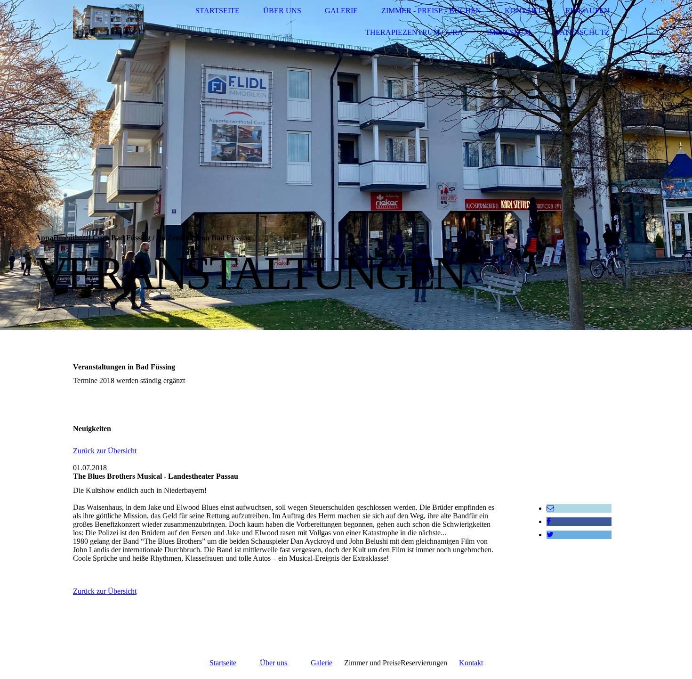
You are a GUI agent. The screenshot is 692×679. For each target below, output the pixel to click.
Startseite (217, 11)
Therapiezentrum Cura (414, 32)
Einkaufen (587, 11)
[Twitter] (550, 535)
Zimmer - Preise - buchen (431, 11)
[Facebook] (549, 521)
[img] (108, 22)
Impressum (509, 32)
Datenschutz (582, 32)
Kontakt (523, 11)
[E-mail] (550, 508)
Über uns (282, 11)
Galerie (341, 11)
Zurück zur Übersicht (105, 451)
